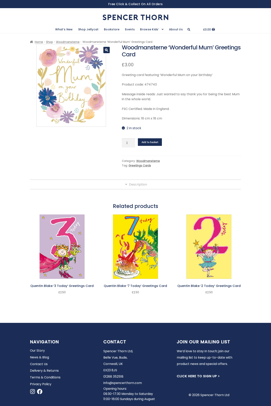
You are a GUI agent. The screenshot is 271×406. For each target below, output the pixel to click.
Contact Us (39, 364)
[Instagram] (32, 391)
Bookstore (112, 29)
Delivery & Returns (44, 370)
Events (130, 29)
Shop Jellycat (88, 29)
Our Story (37, 350)
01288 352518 (113, 376)
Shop (49, 42)
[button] (106, 50)
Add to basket (150, 142)
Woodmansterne (68, 42)
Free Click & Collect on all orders (135, 4)
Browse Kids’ (149, 29)
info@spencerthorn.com (122, 383)
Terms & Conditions (45, 377)
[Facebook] (40, 391)
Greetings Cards (140, 165)
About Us (176, 29)
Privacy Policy (40, 384)
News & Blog (39, 357)
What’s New (64, 29)
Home (39, 42)
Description (137, 184)
